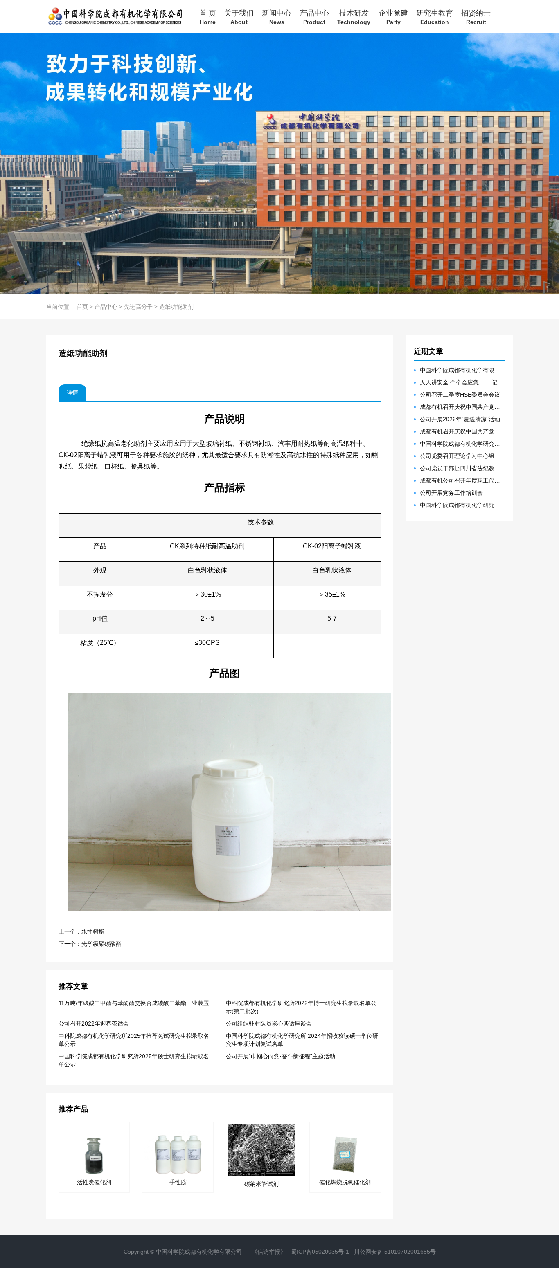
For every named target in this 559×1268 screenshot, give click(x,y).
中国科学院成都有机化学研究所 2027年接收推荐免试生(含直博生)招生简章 (462, 443)
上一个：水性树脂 (81, 931)
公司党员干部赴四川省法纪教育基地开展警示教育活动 (462, 468)
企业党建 (393, 17)
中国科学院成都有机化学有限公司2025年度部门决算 (462, 370)
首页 (82, 306)
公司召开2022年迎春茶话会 (94, 1023)
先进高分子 (138, 306)
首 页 (207, 17)
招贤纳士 (476, 17)
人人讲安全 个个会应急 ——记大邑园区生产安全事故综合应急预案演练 (462, 382)
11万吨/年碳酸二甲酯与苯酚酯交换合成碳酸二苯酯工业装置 (134, 1003)
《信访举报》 (269, 1251)
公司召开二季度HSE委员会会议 (460, 394)
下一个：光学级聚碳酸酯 (90, 943)
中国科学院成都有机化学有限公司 (199, 1251)
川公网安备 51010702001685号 (395, 1251)
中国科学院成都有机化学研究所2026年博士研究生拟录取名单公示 (462, 505)
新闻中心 (276, 17)
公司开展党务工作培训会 (451, 492)
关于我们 (239, 17)
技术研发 (353, 17)
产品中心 (314, 17)
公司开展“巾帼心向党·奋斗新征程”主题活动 (280, 1056)
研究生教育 (434, 17)
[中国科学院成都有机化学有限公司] (114, 16)
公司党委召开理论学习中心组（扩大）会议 (462, 456)
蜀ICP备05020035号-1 (320, 1251)
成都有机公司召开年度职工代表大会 (462, 480)
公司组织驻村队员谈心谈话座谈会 (269, 1023)
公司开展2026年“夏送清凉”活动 (460, 419)
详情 (72, 392)
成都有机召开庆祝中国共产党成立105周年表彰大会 (462, 407)
